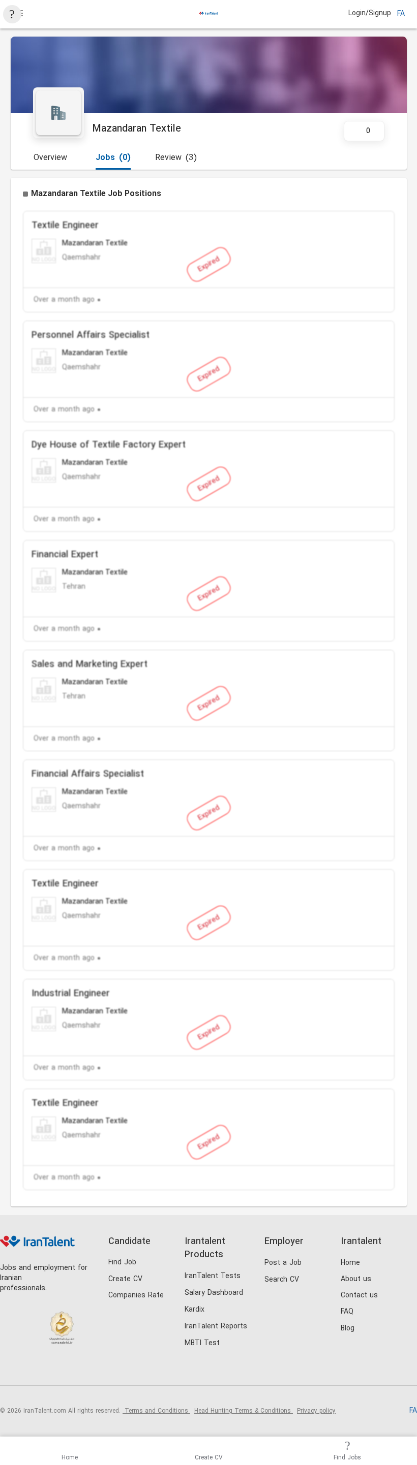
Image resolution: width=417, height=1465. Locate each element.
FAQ (347, 1312)
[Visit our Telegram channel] (73, 1368)
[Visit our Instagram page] (31, 1368)
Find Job (122, 1262)
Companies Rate (136, 1295)
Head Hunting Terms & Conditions (243, 1411)
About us (356, 1279)
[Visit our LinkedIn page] (10, 1368)
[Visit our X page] (52, 1368)
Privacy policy (316, 1411)
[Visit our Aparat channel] (93, 1368)
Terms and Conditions (156, 1411)
